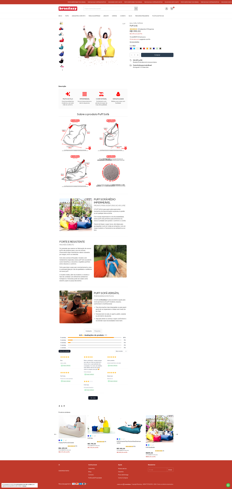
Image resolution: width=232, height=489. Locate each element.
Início (60, 16)
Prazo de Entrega (123, 474)
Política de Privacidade (95, 478)
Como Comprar (123, 478)
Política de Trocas (158, 16)
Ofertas (114, 16)
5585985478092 (64, 471)
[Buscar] (136, 9)
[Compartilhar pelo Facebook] (59, 406)
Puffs (67, 16)
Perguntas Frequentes (142, 16)
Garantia (120, 471)
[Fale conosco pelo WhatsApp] (228, 485)
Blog (130, 16)
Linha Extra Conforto (78, 16)
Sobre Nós (91, 468)
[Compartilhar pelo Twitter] (62, 406)
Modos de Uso (122, 468)
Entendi (24, 486)
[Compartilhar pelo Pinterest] (64, 406)
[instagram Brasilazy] (59, 465)
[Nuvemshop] (124, 484)
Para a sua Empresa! (94, 16)
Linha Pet (106, 16)
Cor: (132, 46)
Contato (123, 16)
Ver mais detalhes (134, 42)
